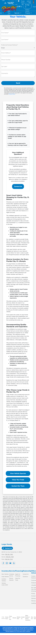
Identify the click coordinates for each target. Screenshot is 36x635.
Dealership (27, 571)
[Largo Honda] (9, 3)
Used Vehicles (5, 576)
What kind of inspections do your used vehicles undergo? (17, 128)
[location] (19, 7)
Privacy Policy (12, 94)
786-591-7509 (10, 557)
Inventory (5, 571)
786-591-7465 (9, 554)
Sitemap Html (18, 617)
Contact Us (18, 186)
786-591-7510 (9, 559)
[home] (18, 7)
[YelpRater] (13, 563)
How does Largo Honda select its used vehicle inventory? (17, 114)
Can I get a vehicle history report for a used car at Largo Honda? (18, 121)
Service (12, 571)
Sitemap (33, 598)
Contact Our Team (18, 486)
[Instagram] (6, 563)
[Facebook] (3, 563)
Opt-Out (32, 617)
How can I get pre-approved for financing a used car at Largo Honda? (17, 144)
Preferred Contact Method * (9, 45)
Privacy (33, 593)
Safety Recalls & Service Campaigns (27, 618)
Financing (19, 571)
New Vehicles (5, 574)
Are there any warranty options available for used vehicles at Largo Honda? (17, 136)
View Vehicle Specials (18, 473)
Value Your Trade (18, 480)
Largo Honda (3, 617)
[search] (21, 7)
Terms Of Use (10, 618)
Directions (25, 576)
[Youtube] (10, 563)
